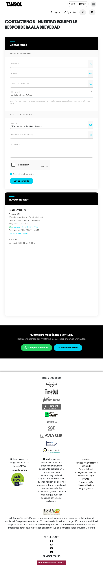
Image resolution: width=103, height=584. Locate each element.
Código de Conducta (85, 472)
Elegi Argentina (85, 488)
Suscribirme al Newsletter (23, 174)
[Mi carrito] (92, 12)
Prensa (85, 478)
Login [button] (55, 12)
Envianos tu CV (85, 482)
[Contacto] (82, 12)
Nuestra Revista (86, 485)
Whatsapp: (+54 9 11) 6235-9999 (24, 227)
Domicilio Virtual (19, 469)
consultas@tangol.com (19, 233)
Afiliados (86, 459)
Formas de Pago (86, 475)
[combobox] (51, 94)
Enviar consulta (21, 181)
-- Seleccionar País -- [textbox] (21, 95)
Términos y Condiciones (86, 462)
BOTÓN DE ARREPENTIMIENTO (51, 562)
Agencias (71, 12)
